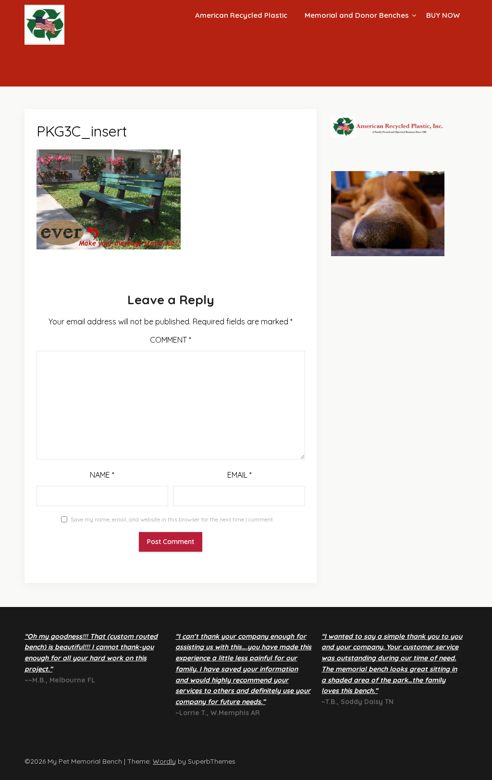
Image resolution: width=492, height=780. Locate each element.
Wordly (164, 761)
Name (102, 475)
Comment (170, 340)
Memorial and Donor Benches (357, 15)
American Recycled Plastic (241, 15)
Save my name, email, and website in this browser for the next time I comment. (172, 519)
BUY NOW (443, 15)
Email (239, 475)
